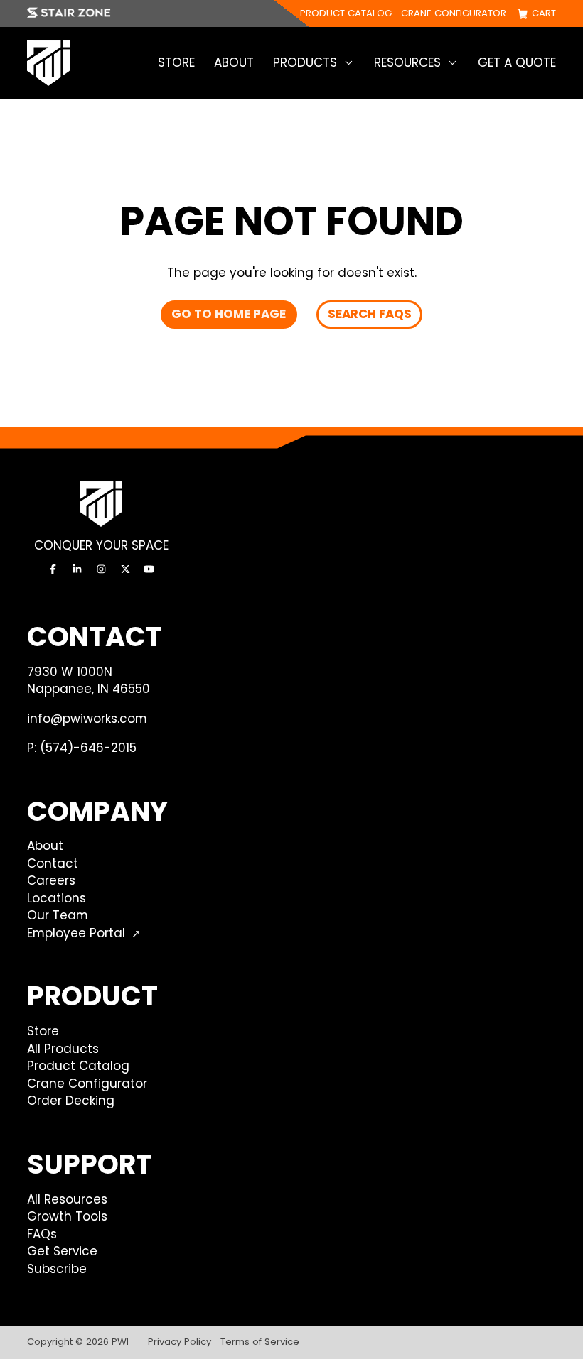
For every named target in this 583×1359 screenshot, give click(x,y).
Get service (62, 1251)
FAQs (42, 1234)
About (234, 62)
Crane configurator (453, 14)
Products (305, 62)
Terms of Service (259, 1341)
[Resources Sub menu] (452, 63)
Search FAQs (370, 313)
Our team (57, 915)
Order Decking (70, 1100)
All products (63, 1048)
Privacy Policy (179, 1341)
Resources (407, 62)
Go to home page (228, 313)
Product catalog (346, 14)
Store (176, 62)
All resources (67, 1199)
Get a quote (517, 62)
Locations (56, 898)
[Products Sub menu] (349, 63)
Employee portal (76, 933)
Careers (51, 880)
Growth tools (67, 1216)
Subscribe (57, 1268)
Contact (52, 863)
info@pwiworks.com (87, 718)
